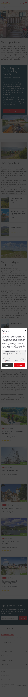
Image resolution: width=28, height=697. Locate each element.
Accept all (19, 365)
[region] (14, 356)
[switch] (22, 353)
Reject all (7, 365)
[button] (21, 354)
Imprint (4, 333)
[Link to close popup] (25, 330)
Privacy (8, 333)
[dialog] (14, 348)
